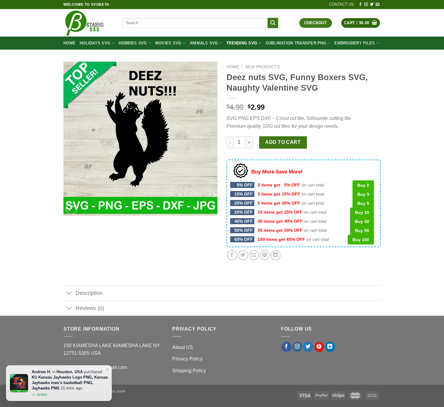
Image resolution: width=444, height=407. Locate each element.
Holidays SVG (95, 43)
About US (182, 347)
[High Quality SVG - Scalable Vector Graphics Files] (88, 23)
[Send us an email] (377, 4)
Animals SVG (204, 43)
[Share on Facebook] (232, 255)
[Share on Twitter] (243, 255)
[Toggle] (69, 293)
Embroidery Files (354, 43)
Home (69, 43)
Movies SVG (168, 43)
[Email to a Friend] (254, 255)
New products (262, 67)
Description (89, 293)
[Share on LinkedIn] (276, 255)
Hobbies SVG (133, 43)
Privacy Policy (187, 358)
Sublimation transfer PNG (295, 43)
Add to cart (283, 142)
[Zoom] (71, 209)
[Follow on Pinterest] (319, 347)
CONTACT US (341, 4)
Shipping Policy (189, 370)
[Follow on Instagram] (366, 4)
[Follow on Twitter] (372, 4)
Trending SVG (241, 43)
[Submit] (273, 23)
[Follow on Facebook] (360, 4)
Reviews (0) (90, 308)
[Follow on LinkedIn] (330, 347)
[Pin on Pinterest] (265, 255)
